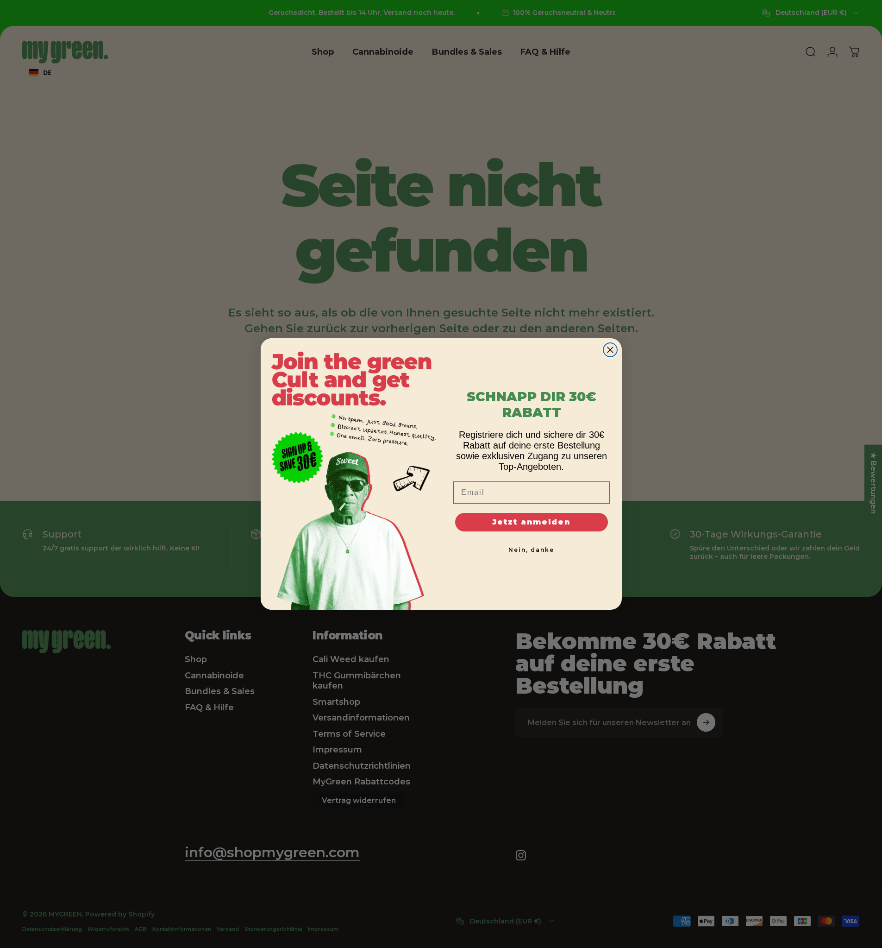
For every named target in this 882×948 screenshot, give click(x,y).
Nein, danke (531, 549)
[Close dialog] (610, 350)
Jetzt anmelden (531, 522)
